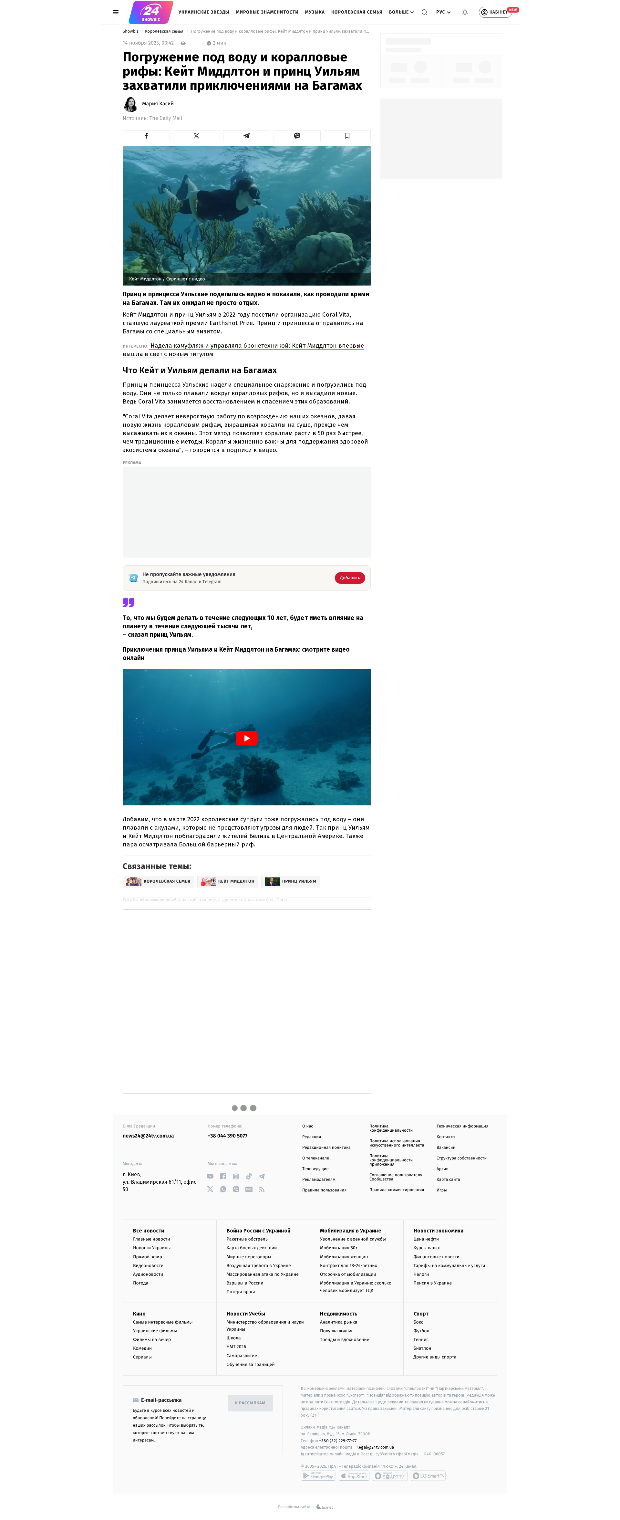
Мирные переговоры (249, 1257)
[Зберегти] (347, 136)
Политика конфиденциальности (391, 1128)
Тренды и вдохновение (344, 1339)
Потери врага (241, 1292)
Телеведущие (315, 1169)
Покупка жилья (336, 1331)
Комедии (142, 1348)
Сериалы (142, 1357)
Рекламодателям (319, 1180)
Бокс (418, 1322)
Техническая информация (462, 1126)
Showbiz (131, 31)
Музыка (315, 12)
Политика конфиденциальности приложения (391, 1160)
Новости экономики (438, 1231)
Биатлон (422, 1348)
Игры (442, 1190)
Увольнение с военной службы (353, 1239)
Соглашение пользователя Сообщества (395, 1177)
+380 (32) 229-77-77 (338, 1440)
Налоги (421, 1274)
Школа (234, 1338)
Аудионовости (148, 1274)
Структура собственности (462, 1158)
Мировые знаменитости (267, 12)
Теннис (421, 1339)
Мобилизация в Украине (350, 1231)
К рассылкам (250, 1403)
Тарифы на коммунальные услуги (449, 1265)
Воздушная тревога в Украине (259, 1265)
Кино (139, 1314)
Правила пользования (324, 1190)
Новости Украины (152, 1248)
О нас (307, 1126)
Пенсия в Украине (433, 1283)
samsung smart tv (428, 1475)
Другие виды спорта (435, 1357)
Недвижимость (338, 1314)
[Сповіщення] (465, 12)
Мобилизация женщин (344, 1257)
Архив (443, 1169)
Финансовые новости (437, 1257)
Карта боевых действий (252, 1248)
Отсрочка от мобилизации (348, 1274)
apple (354, 1475)
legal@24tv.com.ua (375, 1447)
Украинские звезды (204, 12)
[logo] (150, 12)
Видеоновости (148, 1265)
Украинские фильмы (155, 1331)
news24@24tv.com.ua (148, 1136)
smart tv (390, 1475)
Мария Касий (158, 104)
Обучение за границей (251, 1364)
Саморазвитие (242, 1355)
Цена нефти (426, 1239)
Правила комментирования (396, 1190)
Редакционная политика (326, 1148)
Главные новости (151, 1239)
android (318, 1475)
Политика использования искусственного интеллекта (396, 1143)
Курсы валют (427, 1248)
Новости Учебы (246, 1314)
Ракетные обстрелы (248, 1239)
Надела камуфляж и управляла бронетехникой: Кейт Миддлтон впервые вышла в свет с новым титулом (243, 350)
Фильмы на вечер (152, 1339)
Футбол (421, 1331)
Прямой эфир (147, 1257)
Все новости (148, 1231)
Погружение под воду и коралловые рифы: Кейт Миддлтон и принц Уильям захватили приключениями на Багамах (280, 31)
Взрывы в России (245, 1283)
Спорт (421, 1314)
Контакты (446, 1137)
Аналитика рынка (338, 1322)
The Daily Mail (166, 118)
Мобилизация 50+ (338, 1248)
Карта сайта (448, 1180)
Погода (140, 1283)
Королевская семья (357, 12)
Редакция (311, 1137)
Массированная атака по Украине (263, 1274)
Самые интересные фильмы (162, 1322)
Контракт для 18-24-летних (348, 1265)
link (210, 1176)
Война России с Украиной (258, 1231)
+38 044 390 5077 (227, 1136)
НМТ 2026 (236, 1346)
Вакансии (446, 1148)
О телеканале (315, 1158)
